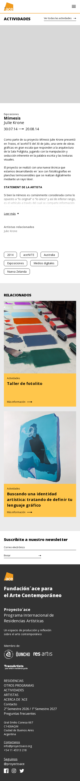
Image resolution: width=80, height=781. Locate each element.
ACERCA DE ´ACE (15, 699)
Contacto (10, 704)
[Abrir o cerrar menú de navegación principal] (73, 6)
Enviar (7, 555)
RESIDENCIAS (13, 681)
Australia (49, 255)
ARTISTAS (11, 695)
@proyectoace (14, 764)
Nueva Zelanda (17, 271)
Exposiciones (15, 263)
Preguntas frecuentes (20, 713)
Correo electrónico (14, 547)
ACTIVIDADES (14, 690)
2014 (10, 255)
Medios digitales (44, 263)
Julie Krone (10, 231)
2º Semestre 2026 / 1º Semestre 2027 (30, 709)
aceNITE (28, 255)
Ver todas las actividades (57, 18)
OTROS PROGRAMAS (19, 685)
